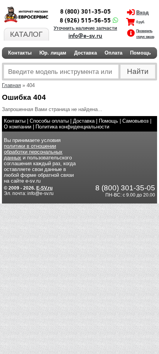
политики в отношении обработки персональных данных (33, 152)
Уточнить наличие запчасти (85, 28)
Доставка (85, 53)
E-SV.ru (44, 188)
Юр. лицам (52, 53)
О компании (17, 127)
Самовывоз (135, 121)
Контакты (20, 53)
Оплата (113, 53)
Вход (142, 12)
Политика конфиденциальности (72, 127)
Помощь (140, 53)
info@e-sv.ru (85, 36)
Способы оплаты (49, 121)
